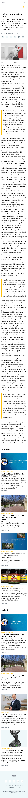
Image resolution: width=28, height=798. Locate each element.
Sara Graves (4, 32)
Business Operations (7, 12)
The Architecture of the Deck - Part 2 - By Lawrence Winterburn (13, 556)
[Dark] (23, 2)
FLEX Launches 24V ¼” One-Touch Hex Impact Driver (12, 752)
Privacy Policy (19, 785)
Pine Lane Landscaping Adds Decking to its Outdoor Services (12, 517)
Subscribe (19, 6)
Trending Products (6, 748)
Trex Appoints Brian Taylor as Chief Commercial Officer (13, 715)
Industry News (5, 712)
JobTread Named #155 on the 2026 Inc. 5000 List (12, 475)
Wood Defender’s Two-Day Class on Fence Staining (12, 590)
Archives (19, 787)
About (3, 6)
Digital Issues (11, 6)
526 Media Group (9, 785)
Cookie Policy (11, 787)
